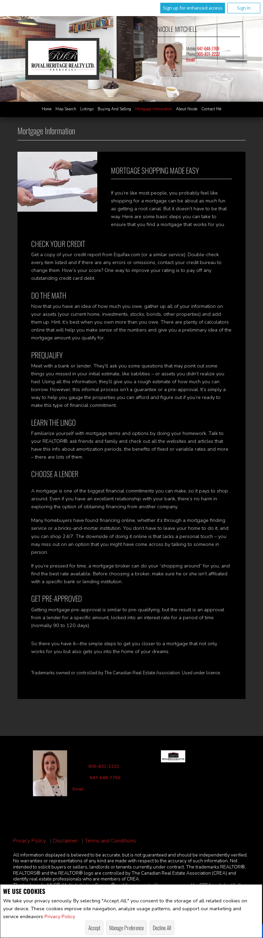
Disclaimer (65, 841)
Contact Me (211, 109)
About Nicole (186, 109)
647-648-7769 (208, 48)
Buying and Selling (114, 109)
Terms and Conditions (110, 841)
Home (46, 109)
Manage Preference (126, 928)
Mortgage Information (153, 109)
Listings (86, 109)
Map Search (65, 109)
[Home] (62, 58)
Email (190, 60)
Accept (94, 928)
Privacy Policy (60, 916)
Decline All (162, 928)
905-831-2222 (208, 54)
